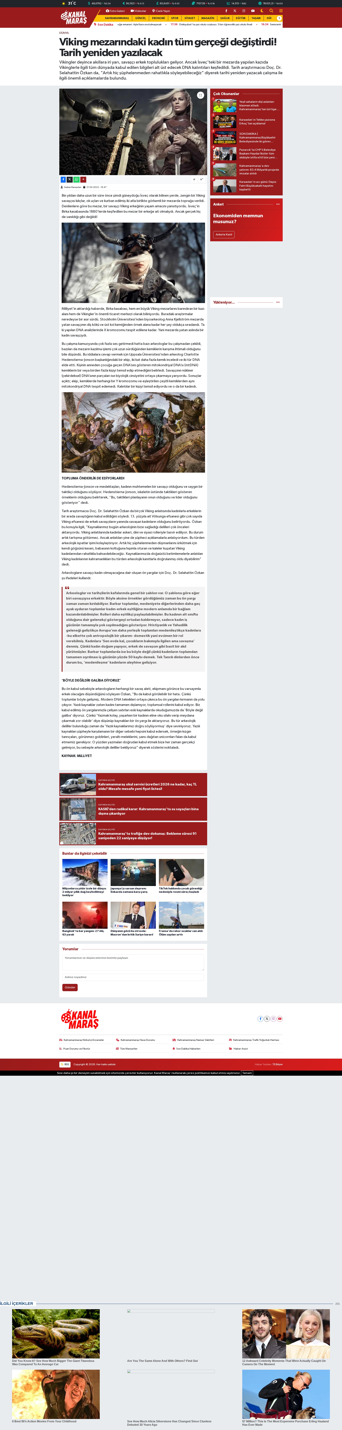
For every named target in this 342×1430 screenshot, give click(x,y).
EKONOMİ (158, 18)
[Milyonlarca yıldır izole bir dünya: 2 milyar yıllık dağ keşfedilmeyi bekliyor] (85, 872)
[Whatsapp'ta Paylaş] (76, 180)
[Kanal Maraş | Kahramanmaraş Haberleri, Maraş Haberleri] (73, 17)
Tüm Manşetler (129, 1048)
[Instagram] (273, 1019)
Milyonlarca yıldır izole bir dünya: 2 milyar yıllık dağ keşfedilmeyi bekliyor (84, 892)
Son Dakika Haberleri (188, 1048)
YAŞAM (256, 18)
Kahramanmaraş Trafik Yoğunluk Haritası (256, 1040)
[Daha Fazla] (83, 180)
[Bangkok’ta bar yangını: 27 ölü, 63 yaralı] (85, 915)
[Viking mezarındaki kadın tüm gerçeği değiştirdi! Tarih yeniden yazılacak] (133, 132)
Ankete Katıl (224, 234)
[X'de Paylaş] (70, 180)
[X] (267, 1019)
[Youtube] (280, 1019)
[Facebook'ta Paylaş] (63, 180)
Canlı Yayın (163, 11)
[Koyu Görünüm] (262, 11)
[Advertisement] (246, 269)
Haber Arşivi (241, 1048)
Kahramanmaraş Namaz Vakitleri (195, 1040)
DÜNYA (64, 33)
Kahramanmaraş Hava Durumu (138, 1040)
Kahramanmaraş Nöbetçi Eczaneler (84, 1040)
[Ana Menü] (279, 11)
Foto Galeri (117, 11)
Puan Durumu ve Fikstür (76, 1048)
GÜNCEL (140, 18)
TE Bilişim (277, 1064)
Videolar (140, 11)
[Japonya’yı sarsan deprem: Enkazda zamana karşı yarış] (133, 872)
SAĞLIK (225, 18)
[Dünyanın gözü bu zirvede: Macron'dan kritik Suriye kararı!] (133, 915)
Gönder (70, 987)
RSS (66, 1064)
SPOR (174, 18)
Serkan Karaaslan (72, 187)
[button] (279, 18)
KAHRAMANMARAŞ (117, 18)
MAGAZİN (207, 18)
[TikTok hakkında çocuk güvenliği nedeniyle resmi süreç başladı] (181, 872)
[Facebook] (260, 1019)
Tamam (247, 1073)
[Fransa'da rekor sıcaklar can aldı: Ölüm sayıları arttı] (181, 915)
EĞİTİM (240, 18)
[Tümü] (278, 204)
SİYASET (190, 18)
